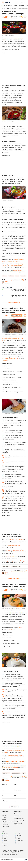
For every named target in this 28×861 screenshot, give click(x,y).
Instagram (6, 840)
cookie (12, 859)
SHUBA (20, 627)
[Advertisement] (14, 68)
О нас (3, 813)
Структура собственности (8, 821)
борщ (17, 275)
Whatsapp (6, 845)
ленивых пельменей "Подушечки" (15, 761)
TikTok (18, 833)
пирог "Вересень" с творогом (16, 539)
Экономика (21, 5)
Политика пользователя (17, 814)
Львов (15, 795)
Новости (10, 5)
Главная (3, 8)
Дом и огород (17, 790)
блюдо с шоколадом (16, 566)
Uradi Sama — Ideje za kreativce (10, 358)
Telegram (6, 835)
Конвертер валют (6, 826)
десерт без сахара (16, 773)
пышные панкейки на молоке (16, 755)
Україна (5, 5)
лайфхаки (11, 275)
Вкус (8, 8)
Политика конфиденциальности (19, 817)
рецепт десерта (6, 566)
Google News (20, 835)
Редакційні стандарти (19, 821)
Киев (3, 795)
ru (22, 2)
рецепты (4, 275)
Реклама (4, 819)
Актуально (4, 784)
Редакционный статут (19, 820)
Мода (15, 800)
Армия (15, 5)
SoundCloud (20, 840)
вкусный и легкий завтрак (16, 612)
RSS (18, 843)
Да (25, 859)
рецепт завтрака (6, 773)
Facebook (6, 843)
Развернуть (14, 806)
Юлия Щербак (7, 573)
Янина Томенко (7, 282)
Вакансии (4, 815)
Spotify (18, 838)
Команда (4, 822)
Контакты (4, 817)
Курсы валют (5, 824)
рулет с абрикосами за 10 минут (16, 561)
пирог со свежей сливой (13, 545)
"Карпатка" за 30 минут (11, 556)
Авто (15, 784)
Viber (5, 838)
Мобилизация (5, 800)
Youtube (6, 833)
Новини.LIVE (5, 360)
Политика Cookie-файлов (18, 824)
